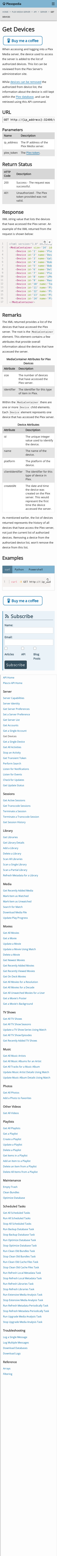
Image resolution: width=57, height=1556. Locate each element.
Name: (9, 625)
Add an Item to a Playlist (17, 1161)
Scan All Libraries (12, 859)
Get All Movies (11, 933)
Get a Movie (10, 938)
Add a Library (10, 848)
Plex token (33, 152)
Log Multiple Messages (16, 1342)
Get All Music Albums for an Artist (22, 1061)
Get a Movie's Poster (15, 998)
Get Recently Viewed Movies (19, 971)
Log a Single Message (15, 1337)
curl (7, 569)
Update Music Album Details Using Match (26, 1077)
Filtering (7, 1374)
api (35, 11)
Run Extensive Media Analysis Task (22, 1294)
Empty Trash (10, 1187)
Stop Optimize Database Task (20, 1245)
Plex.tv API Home (12, 683)
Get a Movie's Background (18, 1003)
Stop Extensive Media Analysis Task (23, 1300)
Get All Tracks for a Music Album (21, 1066)
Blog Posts (36, 656)
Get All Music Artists (14, 1055)
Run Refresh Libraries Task (18, 1283)
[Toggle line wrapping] (50, 242)
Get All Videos (11, 1113)
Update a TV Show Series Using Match (24, 1029)
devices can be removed (25, 82)
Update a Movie (12, 943)
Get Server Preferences (16, 709)
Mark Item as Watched (16, 896)
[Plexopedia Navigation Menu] (52, 4)
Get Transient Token (14, 758)
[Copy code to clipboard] (45, 242)
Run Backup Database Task (18, 1229)
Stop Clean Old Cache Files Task (21, 1267)
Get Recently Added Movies (18, 965)
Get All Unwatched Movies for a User (24, 993)
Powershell (36, 569)
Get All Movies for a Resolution (20, 982)
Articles (9, 654)
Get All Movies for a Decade (18, 987)
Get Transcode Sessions (17, 805)
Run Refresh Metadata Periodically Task (25, 1305)
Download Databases (15, 1348)
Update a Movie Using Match (19, 949)
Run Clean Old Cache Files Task (20, 1262)
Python (19, 569)
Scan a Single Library (15, 864)
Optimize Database (14, 1197)
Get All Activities (12, 747)
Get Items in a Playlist (15, 1155)
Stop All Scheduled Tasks (17, 1223)
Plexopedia (13, 4)
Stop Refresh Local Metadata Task (22, 1278)
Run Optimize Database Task (19, 1240)
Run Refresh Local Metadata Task (22, 1273)
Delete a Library (12, 853)
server (43, 11)
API (23, 654)
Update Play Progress (15, 918)
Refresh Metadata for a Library (20, 875)
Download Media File (15, 912)
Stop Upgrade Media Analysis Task (22, 1322)
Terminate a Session (14, 811)
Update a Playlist (12, 1144)
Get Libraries (10, 837)
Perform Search (12, 763)
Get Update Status (13, 785)
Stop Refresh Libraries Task (18, 1289)
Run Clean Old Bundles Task (19, 1251)
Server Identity (11, 703)
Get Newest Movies (14, 960)
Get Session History (14, 822)
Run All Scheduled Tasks (17, 1218)
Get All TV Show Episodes (17, 1035)
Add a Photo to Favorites (17, 1098)
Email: (8, 637)
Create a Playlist (12, 1139)
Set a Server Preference (16, 714)
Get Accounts (10, 725)
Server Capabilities (13, 698)
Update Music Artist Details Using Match (26, 1072)
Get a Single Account (15, 730)
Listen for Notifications (16, 769)
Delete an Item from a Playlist (20, 1166)
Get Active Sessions (14, 800)
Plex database (25, 97)
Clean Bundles (11, 1192)
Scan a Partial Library (15, 870)
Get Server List (11, 720)
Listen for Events (12, 774)
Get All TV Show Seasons (17, 1024)
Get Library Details (13, 842)
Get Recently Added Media (18, 890)
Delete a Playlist (12, 1150)
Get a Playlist (10, 1133)
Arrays (6, 1368)
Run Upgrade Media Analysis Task (22, 1316)
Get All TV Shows (12, 1018)
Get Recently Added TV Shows (20, 1040)
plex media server (21, 11)
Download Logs (12, 1353)
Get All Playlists (11, 1128)
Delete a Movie (11, 954)
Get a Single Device (14, 741)
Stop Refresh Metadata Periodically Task (26, 1311)
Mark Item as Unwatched (17, 901)
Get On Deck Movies (14, 976)
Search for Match (13, 907)
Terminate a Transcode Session (21, 816)
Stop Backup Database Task (19, 1234)
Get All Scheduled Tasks (16, 1212)
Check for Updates (13, 780)
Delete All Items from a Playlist (20, 1172)
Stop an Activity (12, 752)
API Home (8, 677)
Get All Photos (11, 1092)
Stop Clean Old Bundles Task (19, 1256)
